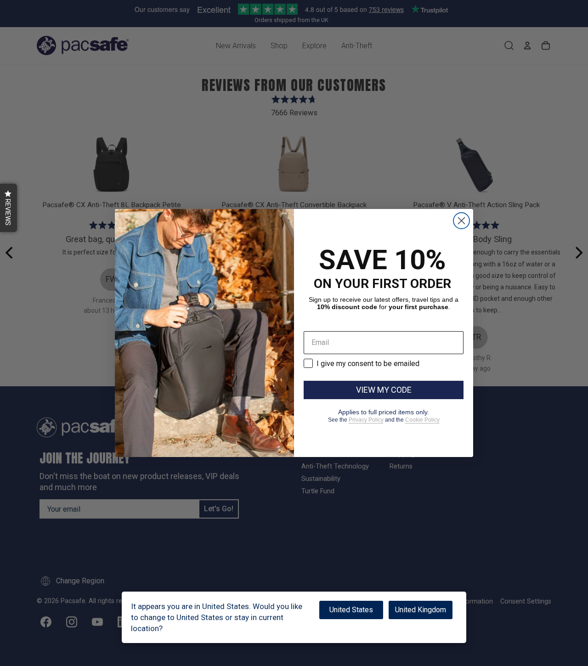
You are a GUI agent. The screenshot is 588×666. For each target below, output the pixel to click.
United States (351, 609)
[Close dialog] (461, 221)
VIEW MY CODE (384, 390)
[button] (8, 208)
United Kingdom (420, 609)
